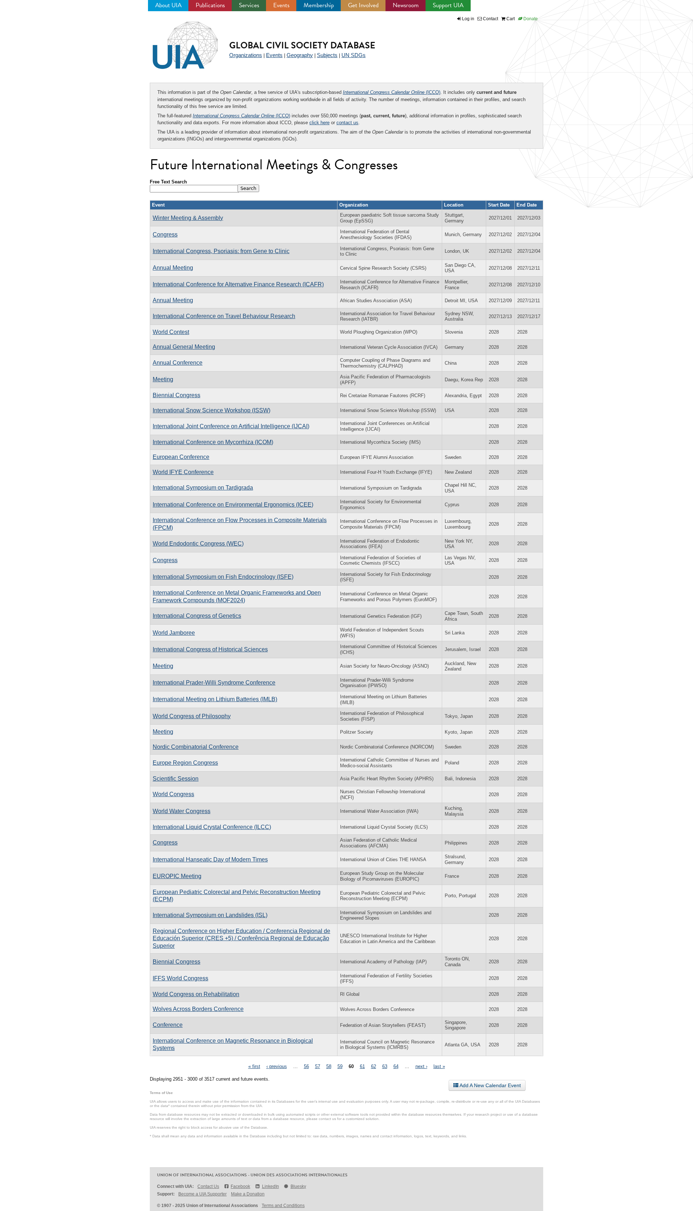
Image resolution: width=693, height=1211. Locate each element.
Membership (319, 5)
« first (254, 1066)
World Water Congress (181, 811)
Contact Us (208, 1186)
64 (395, 1066)
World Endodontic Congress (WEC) (198, 544)
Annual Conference (177, 363)
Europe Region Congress (185, 763)
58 (328, 1066)
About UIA (168, 5)
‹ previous (276, 1066)
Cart (510, 18)
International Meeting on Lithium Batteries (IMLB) (215, 699)
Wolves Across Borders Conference (198, 1009)
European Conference (181, 457)
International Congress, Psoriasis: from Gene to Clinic (221, 251)
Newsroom (406, 5)
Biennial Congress (176, 395)
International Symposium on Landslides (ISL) (210, 915)
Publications (210, 5)
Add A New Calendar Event (489, 1085)
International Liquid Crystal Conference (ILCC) (212, 827)
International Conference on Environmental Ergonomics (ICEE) (233, 505)
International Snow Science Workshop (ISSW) (211, 410)
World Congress (173, 794)
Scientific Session (176, 779)
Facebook (240, 1186)
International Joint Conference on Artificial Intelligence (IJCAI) (231, 426)
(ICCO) (391, 92)
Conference (168, 1025)
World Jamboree (174, 633)
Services (249, 5)
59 (340, 1066)
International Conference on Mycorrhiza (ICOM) (213, 442)
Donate (530, 18)
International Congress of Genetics (197, 616)
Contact (490, 18)
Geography (300, 55)
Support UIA (448, 5)
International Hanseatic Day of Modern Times (210, 859)
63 (384, 1066)
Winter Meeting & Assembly (188, 218)
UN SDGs (353, 55)
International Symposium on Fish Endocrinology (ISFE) (223, 577)
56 (306, 1066)
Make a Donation (248, 1194)
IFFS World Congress (180, 978)
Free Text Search (168, 182)
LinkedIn (270, 1186)
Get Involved (363, 5)
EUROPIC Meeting (177, 876)
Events (281, 5)
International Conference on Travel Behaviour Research (224, 316)
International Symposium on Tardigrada (203, 488)
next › (421, 1066)
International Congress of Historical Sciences (210, 649)
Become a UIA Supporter (202, 1194)
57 (317, 1066)
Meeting (163, 379)
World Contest (171, 332)
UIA (177, 41)
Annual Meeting (173, 268)
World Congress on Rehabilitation (196, 994)
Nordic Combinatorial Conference (196, 747)
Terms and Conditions (283, 1205)
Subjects (327, 55)
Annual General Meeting (184, 347)
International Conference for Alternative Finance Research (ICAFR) (238, 284)
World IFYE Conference (183, 472)
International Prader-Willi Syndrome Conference (214, 683)
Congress (165, 234)
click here (319, 122)
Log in (468, 18)
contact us (347, 122)
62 (373, 1066)
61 (362, 1066)
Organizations (245, 55)
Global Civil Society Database (302, 45)
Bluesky (298, 1186)
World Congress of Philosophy (192, 716)
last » (439, 1066)
